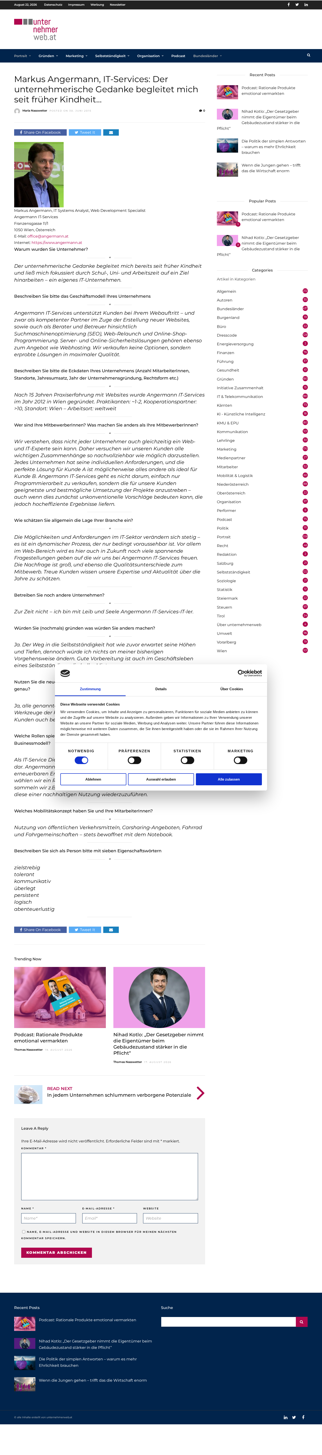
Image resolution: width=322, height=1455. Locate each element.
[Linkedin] (306, 4)
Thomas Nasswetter (28, 1049)
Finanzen (225, 353)
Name (27, 1208)
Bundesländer (205, 56)
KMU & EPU (228, 423)
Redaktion (227, 554)
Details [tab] (161, 689)
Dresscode (227, 335)
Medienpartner (231, 458)
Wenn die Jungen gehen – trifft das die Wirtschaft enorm (93, 1380)
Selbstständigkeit (110, 56)
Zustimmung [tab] (90, 689)
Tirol (221, 616)
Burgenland (228, 317)
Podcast (178, 56)
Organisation (148, 56)
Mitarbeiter (227, 467)
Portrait (20, 56)
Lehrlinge (226, 440)
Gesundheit (228, 370)
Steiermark (227, 598)
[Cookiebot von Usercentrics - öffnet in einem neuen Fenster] (241, 673)
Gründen (46, 56)
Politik (223, 528)
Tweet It (87, 132)
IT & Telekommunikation (240, 396)
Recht (222, 546)
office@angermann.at (48, 236)
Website (151, 1208)
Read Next (59, 1088)
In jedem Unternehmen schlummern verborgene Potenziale (119, 1095)
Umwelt (224, 633)
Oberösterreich (231, 493)
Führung (225, 361)
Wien (222, 651)
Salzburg (225, 563)
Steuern (224, 607)
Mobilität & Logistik (235, 475)
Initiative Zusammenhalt (240, 388)
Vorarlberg (226, 642)
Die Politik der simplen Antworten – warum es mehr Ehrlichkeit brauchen (274, 147)
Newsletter (117, 4)
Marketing (75, 56)
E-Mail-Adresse (98, 1208)
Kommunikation (232, 432)
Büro (221, 326)
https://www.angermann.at (57, 242)
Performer (226, 510)
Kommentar (34, 1148)
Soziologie (226, 581)
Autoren (224, 300)
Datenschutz (53, 4)
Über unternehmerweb (239, 625)
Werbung (97, 4)
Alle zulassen (229, 779)
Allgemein (226, 291)
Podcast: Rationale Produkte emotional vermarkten (87, 1320)
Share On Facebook (42, 132)
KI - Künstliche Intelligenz (241, 414)
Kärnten (224, 405)
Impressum (76, 4)
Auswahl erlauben (161, 779)
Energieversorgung (235, 344)
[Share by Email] (111, 132)
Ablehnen (93, 779)
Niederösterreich (233, 484)
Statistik (224, 589)
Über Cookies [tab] (231, 689)
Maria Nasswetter (34, 110)
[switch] (134, 760)
